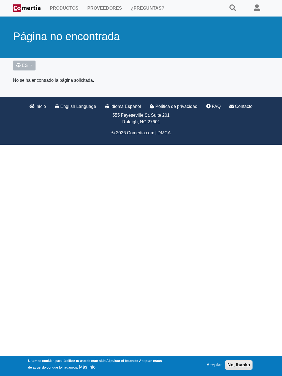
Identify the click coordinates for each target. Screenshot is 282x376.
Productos (64, 8)
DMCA (164, 132)
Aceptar (214, 365)
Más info (87, 367)
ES (25, 65)
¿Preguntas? (147, 8)
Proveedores (104, 8)
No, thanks (238, 365)
